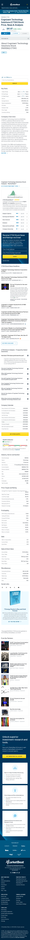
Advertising (3, 909)
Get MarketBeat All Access (14, 756)
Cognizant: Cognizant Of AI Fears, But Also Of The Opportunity (14, 336)
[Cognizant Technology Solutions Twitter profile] (15, 587)
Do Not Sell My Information (7, 913)
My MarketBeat (4, 902)
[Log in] (27, 4)
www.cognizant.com (23, 474)
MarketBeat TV (19, 882)
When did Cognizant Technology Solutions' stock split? (12, 374)
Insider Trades (19, 902)
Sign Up (15, 83)
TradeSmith (17, 449)
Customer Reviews (20, 884)
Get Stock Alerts (15, 434)
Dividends (18, 898)
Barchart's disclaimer (20, 937)
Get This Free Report (14, 621)
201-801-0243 (25, 478)
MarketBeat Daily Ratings (21, 881)
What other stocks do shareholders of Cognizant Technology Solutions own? (11, 399)
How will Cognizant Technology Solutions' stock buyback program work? (12, 379)
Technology (25, 460)
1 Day (3, 52)
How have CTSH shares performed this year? (12, 355)
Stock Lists (3, 896)
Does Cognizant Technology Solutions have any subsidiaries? (12, 384)
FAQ (2, 890)
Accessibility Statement (6, 911)
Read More (3, 153)
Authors (3, 882)
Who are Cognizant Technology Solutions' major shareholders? (12, 389)
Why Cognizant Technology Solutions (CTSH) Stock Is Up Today (14, 277)
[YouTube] (14, 872)
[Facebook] (12, 872)
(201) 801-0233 (25, 476)
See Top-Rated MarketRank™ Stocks (9, 186)
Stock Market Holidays (21, 904)
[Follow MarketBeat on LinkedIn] (16, 872)
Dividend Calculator (5, 900)
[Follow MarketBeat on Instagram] (17, 872)
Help (5, 890)
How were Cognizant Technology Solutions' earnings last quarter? (12, 369)
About (2, 879)
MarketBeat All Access (21, 879)
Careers (3, 886)
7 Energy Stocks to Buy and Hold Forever (15, 610)
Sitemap (3, 921)
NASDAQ (26, 457)
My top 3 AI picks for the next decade (18, 285)
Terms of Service (5, 919)
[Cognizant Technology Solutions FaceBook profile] (3, 587)
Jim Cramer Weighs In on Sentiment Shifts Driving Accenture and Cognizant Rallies (13, 328)
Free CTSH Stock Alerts (22, 12)
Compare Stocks (5, 898)
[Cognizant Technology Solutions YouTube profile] (19, 587)
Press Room (4, 884)
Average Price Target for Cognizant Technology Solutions (14, 490)
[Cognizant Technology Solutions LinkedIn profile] (11, 587)
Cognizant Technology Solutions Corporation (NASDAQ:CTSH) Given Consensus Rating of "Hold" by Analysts (14, 320)
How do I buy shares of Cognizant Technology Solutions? (12, 394)
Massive (9, 932)
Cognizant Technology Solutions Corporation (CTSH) (14, 270)
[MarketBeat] (15, 4)
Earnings (18, 900)
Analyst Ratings (19, 896)
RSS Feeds (3, 917)
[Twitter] (11, 872)
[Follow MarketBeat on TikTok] (19, 872)
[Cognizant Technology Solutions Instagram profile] (7, 587)
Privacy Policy (4, 915)
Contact (3, 888)
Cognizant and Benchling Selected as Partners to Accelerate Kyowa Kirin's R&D (14, 312)
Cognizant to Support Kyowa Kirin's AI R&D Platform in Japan (13, 305)
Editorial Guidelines (5, 881)
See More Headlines (8, 343)
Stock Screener (4, 904)
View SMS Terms (6, 260)
